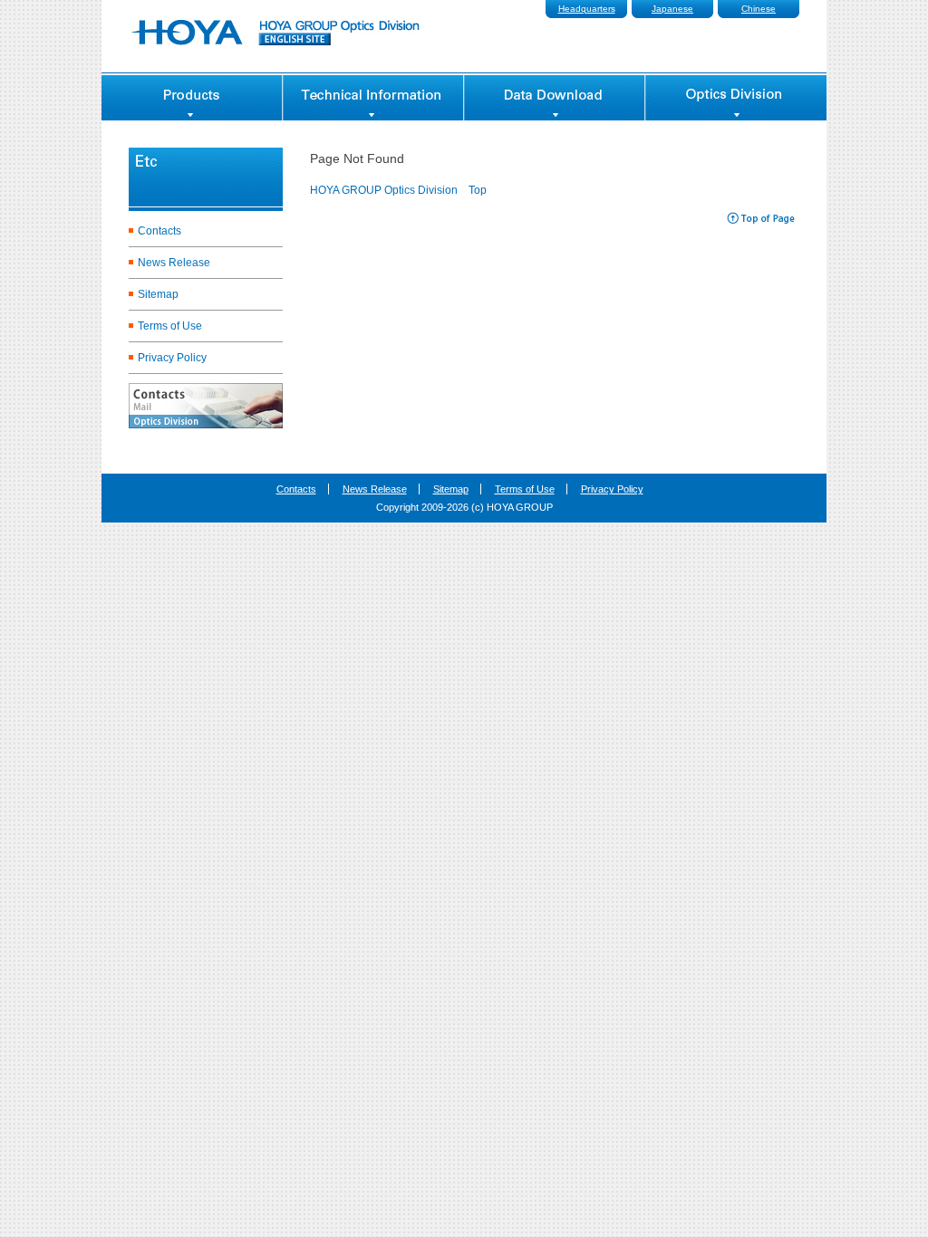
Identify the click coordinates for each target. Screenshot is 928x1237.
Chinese (758, 9)
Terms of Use (170, 326)
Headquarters (586, 9)
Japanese (672, 9)
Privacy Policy (172, 357)
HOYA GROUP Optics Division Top (398, 190)
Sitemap (158, 294)
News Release (174, 262)
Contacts (159, 231)
